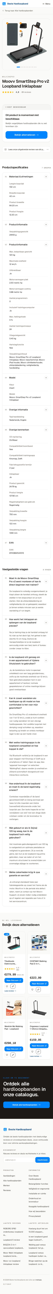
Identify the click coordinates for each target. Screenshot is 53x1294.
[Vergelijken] (12, 986)
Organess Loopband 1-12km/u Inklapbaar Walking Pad (39, 1027)
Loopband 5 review (11, 1240)
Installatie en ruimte (37, 1193)
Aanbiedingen (9, 1176)
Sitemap (7, 1284)
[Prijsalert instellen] (6, 986)
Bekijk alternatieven (25, 134)
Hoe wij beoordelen (37, 1211)
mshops (38, 1280)
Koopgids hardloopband (39, 1206)
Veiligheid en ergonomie (39, 1188)
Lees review (9, 991)
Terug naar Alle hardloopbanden (19, 10)
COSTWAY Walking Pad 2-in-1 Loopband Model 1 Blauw (38, 962)
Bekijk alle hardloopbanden (25, 1105)
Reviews (7, 1190)
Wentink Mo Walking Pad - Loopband (13, 1027)
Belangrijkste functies (38, 1184)
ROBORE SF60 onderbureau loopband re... (13, 1231)
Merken (6, 1185)
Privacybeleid (35, 1216)
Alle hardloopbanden (12, 1180)
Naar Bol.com (12, 980)
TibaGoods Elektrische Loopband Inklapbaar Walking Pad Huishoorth (13, 962)
